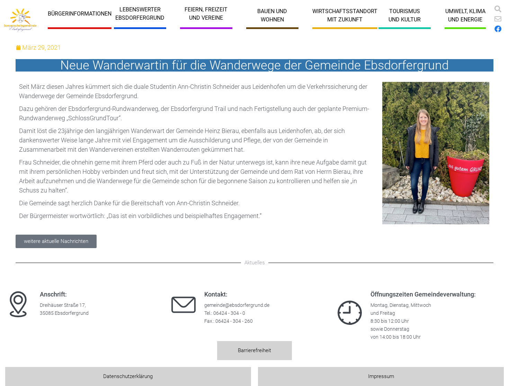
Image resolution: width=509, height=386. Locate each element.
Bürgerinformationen (79, 13)
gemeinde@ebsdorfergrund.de (236, 305)
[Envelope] (498, 19)
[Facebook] (498, 29)
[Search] (498, 9)
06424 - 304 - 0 (229, 313)
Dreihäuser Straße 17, (63, 305)
